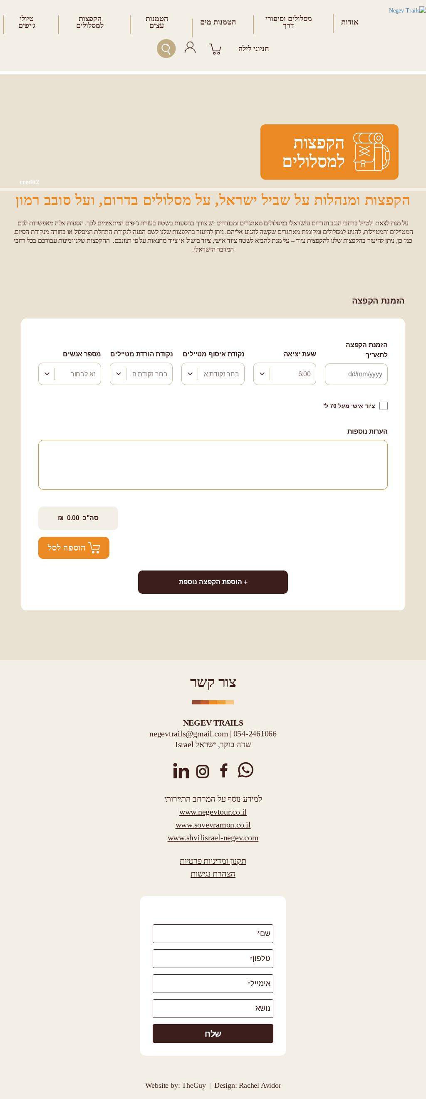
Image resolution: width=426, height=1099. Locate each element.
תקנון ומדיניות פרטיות (213, 860)
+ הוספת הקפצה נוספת (213, 581)
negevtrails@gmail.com (188, 733)
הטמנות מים (218, 22)
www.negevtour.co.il (213, 811)
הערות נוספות (367, 431)
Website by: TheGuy (175, 1085)
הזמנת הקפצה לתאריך (367, 349)
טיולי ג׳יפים (26, 22)
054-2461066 (255, 733)
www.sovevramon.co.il (213, 824)
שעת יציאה (300, 354)
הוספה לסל (67, 547)
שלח (213, 1033)
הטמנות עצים (157, 22)
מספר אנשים (82, 354)
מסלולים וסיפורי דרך (288, 22)
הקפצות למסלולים (90, 22)
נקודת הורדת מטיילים (141, 354)
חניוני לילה (253, 48)
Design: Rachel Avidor (247, 1085)
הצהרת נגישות (213, 873)
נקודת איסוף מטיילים (213, 354)
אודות (350, 22)
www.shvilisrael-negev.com (213, 837)
